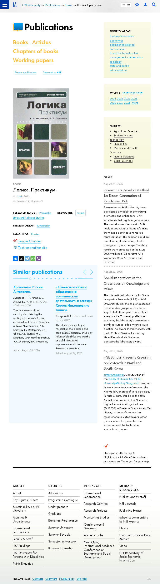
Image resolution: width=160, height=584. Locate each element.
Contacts (37, 578)
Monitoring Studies (96, 517)
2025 (139, 93)
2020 (113, 102)
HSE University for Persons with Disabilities (28, 555)
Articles (41, 42)
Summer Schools (59, 534)
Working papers (33, 60)
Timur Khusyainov (114, 374)
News (108, 177)
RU (123, 4)
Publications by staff (132, 497)
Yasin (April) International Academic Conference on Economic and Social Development (99, 549)
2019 (120, 102)
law (136, 53)
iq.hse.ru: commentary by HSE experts (133, 519)
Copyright (51, 578)
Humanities (120, 144)
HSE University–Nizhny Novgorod (122, 381)
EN (128, 4)
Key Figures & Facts (25, 500)
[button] (30, 279)
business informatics (122, 36)
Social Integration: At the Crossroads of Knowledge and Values (126, 283)
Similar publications (37, 272)
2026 (132, 93)
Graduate (54, 514)
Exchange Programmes (63, 520)
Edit (149, 577)
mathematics (134, 57)
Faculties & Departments (21, 519)
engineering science (122, 45)
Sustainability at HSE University (26, 508)
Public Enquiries (23, 563)
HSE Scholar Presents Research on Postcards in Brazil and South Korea (127, 363)
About (19, 486)
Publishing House (130, 510)
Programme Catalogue (63, 500)
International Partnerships (21, 530)
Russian (35, 234)
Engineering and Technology (121, 137)
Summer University (60, 528)
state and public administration (119, 68)
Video (123, 546)
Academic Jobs (93, 535)
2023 (120, 98)
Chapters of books (35, 51)
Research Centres (96, 504)
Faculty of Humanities (120, 379)
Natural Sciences (124, 156)
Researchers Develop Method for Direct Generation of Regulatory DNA (126, 195)
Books (20, 42)
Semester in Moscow (62, 541)
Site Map (81, 578)
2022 (127, 98)
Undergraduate (58, 507)
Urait (20, 196)
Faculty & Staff (23, 539)
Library (123, 528)
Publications (48, 26)
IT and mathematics (121, 53)
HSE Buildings (21, 546)
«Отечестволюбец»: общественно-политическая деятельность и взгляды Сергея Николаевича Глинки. (74, 298)
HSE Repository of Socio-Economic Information (131, 556)
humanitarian (117, 49)
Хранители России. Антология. (28, 289)
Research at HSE (52, 72)
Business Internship (60, 548)
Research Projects (95, 510)
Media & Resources (129, 488)
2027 (125, 93)
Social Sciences (123, 160)
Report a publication (25, 72)
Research (92, 486)
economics (116, 40)
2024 (113, 98)
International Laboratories (92, 495)
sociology (115, 61)
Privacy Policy (66, 578)
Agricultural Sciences (126, 131)
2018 (127, 102)
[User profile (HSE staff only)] (145, 4)
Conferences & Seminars (94, 526)
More (135, 102)
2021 (134, 98)
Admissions (55, 493)
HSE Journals (127, 504)
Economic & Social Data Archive (134, 537)
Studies (55, 486)
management (118, 57)
